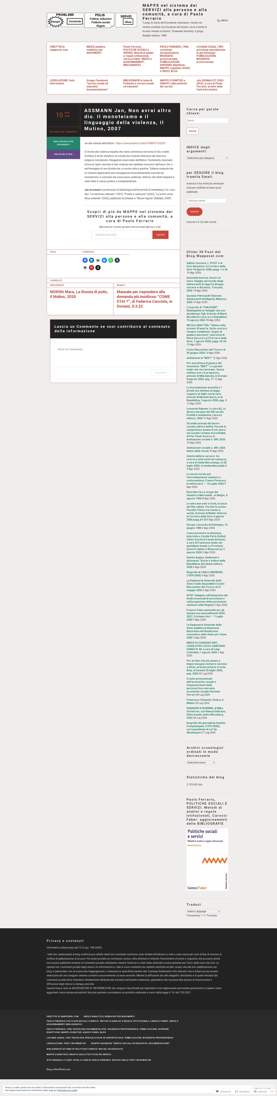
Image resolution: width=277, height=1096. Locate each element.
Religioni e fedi (63, 154)
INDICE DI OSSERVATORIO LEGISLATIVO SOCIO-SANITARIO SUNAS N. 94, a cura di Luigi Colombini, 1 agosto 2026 (206, 647)
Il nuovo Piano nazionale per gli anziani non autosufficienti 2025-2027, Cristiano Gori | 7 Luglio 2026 (206, 615)
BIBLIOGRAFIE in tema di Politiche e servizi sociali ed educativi (138, 83)
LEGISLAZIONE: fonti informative (62, 82)
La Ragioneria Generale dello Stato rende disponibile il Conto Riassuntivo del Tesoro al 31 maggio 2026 (206, 585)
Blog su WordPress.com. (59, 1069)
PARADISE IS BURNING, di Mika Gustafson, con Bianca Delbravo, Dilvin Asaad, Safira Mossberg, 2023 (206, 713)
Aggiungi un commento (63, 132)
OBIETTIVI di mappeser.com (59, 48)
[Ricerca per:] (207, 122)
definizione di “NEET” (199, 358)
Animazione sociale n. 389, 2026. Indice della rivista (206, 449)
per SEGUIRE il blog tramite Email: (205, 175)
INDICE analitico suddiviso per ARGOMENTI (96, 49)
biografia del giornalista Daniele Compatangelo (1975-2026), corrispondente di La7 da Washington (206, 727)
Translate (212, 915)
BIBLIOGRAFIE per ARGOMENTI (63, 143)
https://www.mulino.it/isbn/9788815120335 (140, 143)
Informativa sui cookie (67, 1090)
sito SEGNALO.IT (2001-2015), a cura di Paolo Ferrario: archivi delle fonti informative (211, 85)
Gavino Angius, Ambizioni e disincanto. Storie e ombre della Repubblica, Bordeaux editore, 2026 (206, 562)
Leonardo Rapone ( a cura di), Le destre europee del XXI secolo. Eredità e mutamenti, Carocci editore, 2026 (206, 413)
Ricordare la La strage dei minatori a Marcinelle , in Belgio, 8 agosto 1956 (207, 495)
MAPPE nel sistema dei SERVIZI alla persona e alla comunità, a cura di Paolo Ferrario (175, 12)
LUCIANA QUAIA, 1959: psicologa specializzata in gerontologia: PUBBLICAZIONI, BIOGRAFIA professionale (211, 54)
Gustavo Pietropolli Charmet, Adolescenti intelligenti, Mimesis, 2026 (207, 299)
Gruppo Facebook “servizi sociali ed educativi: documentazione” (97, 85)
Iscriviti (160, 234)
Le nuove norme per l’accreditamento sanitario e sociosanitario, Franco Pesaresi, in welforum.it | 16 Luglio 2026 (206, 479)
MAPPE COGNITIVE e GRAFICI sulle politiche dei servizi (173, 83)
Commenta (160, 372)
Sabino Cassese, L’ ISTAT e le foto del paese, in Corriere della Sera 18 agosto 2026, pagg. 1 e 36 (207, 266)
